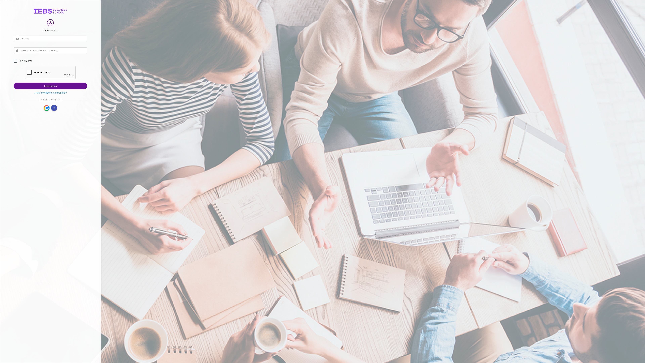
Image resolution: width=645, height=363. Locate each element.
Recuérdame (25, 61)
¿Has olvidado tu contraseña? (50, 92)
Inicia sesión (50, 85)
